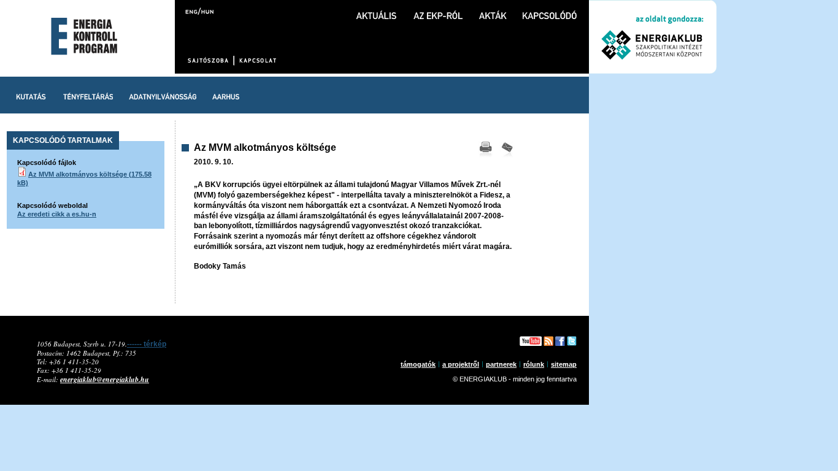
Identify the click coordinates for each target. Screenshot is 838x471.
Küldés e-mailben (507, 150)
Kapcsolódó (550, 10)
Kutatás (31, 95)
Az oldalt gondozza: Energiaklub (653, 37)
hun (206, 11)
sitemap (564, 364)
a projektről (460, 364)
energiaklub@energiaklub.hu (104, 379)
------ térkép (146, 344)
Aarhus (225, 95)
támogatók (418, 364)
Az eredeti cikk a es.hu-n (56, 214)
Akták (493, 10)
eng (192, 11)
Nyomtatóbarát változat (485, 150)
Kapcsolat (257, 60)
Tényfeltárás (88, 95)
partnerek (501, 364)
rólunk (533, 364)
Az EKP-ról (438, 10)
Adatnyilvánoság (162, 95)
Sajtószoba (210, 60)
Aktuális (377, 10)
